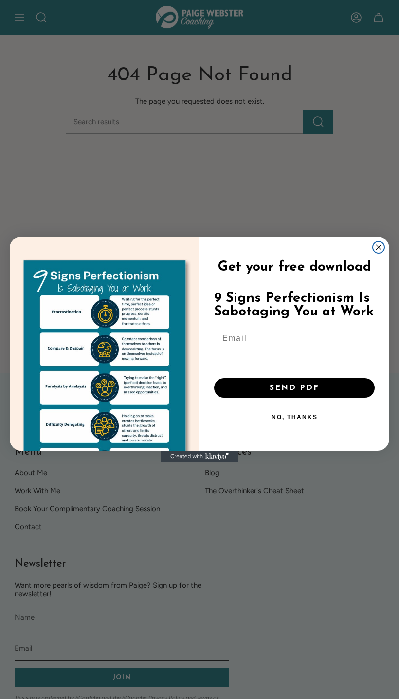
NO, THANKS (295, 417)
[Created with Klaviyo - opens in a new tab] (199, 456)
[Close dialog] (378, 247)
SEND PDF (294, 388)
